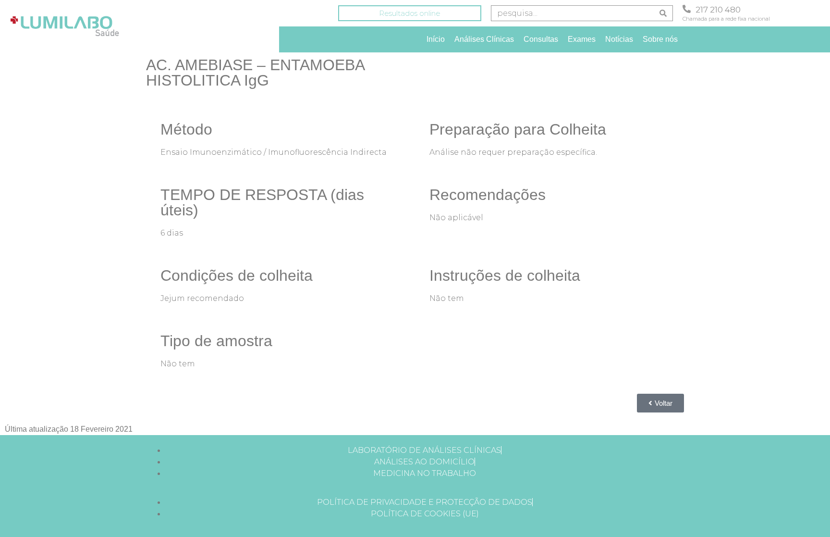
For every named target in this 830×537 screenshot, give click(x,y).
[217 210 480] (687, 9)
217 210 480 (718, 9)
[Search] (663, 13)
